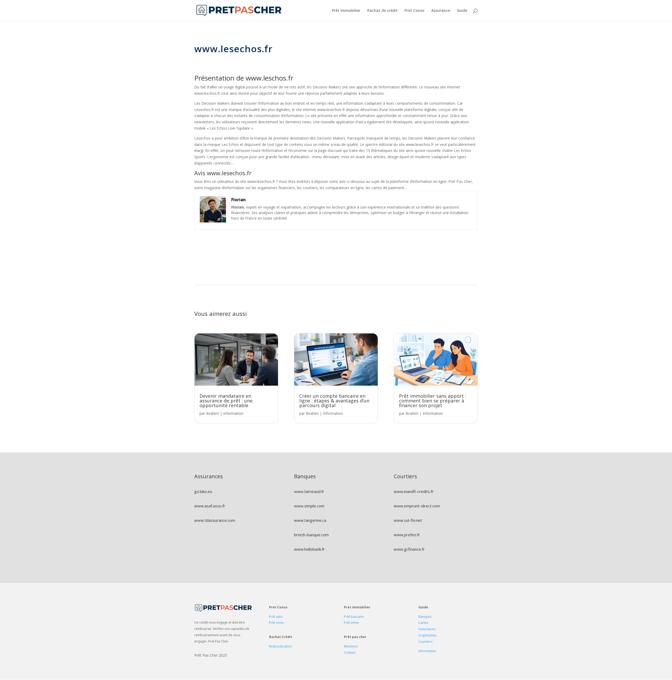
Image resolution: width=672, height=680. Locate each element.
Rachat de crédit (382, 11)
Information (233, 413)
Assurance (440, 11)
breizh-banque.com (311, 534)
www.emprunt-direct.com (417, 505)
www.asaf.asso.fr (209, 505)
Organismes (427, 635)
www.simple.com (309, 505)
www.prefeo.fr (407, 534)
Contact (349, 652)
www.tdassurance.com (214, 520)
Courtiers (425, 641)
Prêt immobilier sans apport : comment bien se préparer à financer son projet (432, 400)
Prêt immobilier (346, 11)
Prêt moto (276, 622)
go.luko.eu (203, 491)
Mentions (351, 646)
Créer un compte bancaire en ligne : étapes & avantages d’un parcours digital (334, 400)
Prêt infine (351, 622)
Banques (425, 616)
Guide (462, 11)
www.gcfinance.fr (409, 549)
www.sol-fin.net (408, 520)
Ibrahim (212, 413)
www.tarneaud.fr (309, 491)
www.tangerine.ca (310, 520)
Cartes (423, 622)
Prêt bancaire (354, 616)
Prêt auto (276, 616)
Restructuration (280, 646)
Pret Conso (414, 11)
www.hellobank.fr (309, 549)
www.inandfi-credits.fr (414, 491)
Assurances (426, 629)
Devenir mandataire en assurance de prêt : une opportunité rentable (226, 400)
